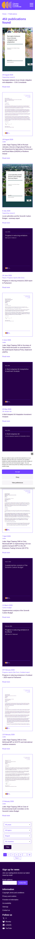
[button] (32, 454)
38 (29, 855)
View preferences (17, 482)
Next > (17, 858)
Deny (17, 477)
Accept (17, 472)
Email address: (7, 879)
